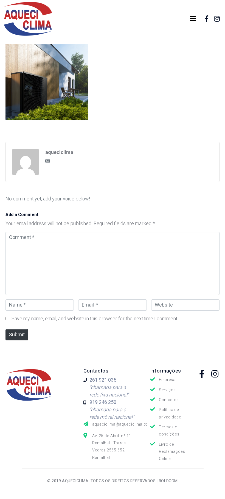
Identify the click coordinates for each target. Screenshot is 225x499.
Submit (17, 334)
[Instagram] (217, 18)
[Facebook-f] (206, 18)
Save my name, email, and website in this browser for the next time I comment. (95, 318)
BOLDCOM (168, 481)
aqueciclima (59, 152)
